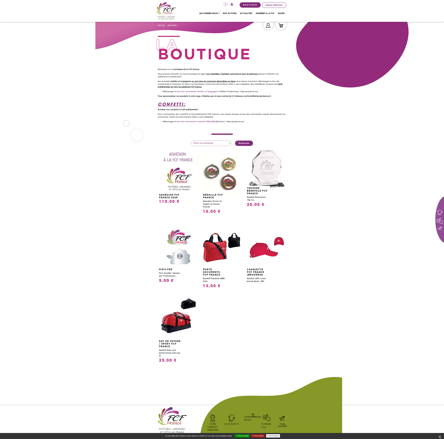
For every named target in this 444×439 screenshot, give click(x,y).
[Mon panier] (281, 25)
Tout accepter (243, 436)
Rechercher (244, 143)
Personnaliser (273, 436)
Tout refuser (259, 436)
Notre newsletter (282, 425)
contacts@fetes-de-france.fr (252, 418)
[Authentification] (268, 25)
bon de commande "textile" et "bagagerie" (198, 92)
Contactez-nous (266, 425)
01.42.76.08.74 (231, 424)
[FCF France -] (166, 11)
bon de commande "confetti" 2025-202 (195, 122)
